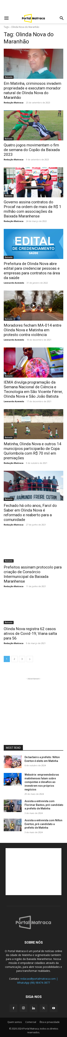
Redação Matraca (13, 102)
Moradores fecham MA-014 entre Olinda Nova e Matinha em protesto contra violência (32, 330)
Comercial (30, 1022)
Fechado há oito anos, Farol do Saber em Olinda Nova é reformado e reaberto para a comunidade (30, 512)
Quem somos (14, 1022)
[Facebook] (13, 1008)
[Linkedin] (33, 1008)
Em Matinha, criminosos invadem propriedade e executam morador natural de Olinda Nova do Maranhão (32, 90)
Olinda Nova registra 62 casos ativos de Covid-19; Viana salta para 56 (30, 633)
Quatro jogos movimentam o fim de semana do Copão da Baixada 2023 (32, 150)
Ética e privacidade (50, 1022)
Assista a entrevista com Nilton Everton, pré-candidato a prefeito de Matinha (43, 824)
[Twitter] (43, 1008)
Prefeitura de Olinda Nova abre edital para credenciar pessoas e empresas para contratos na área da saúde (32, 270)
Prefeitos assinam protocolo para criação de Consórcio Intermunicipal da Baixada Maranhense (33, 574)
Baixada (8, 77)
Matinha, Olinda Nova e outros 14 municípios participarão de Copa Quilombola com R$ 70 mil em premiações (32, 451)
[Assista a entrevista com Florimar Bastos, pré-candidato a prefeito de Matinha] (13, 805)
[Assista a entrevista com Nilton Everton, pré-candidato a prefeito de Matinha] (13, 825)
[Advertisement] (33, 6)
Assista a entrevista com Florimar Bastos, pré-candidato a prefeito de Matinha (44, 805)
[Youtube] (53, 1008)
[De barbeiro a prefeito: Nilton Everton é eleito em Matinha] (13, 761)
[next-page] (30, 659)
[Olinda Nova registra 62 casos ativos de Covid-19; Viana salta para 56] (33, 609)
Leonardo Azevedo (14, 282)
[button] (6, 18)
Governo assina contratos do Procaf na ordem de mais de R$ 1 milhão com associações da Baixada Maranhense (32, 209)
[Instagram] (23, 1008)
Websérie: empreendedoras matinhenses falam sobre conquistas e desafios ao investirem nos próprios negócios (42, 782)
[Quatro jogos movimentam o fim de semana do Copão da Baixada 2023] (33, 125)
